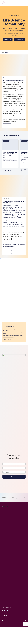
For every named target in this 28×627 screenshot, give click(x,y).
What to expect (7, 339)
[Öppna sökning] (22, 2)
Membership (19, 39)
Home (3, 52)
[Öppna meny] (25, 2)
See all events (6, 170)
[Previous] (21, 170)
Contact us (6, 252)
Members (6, 39)
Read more (6, 125)
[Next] (25, 170)
